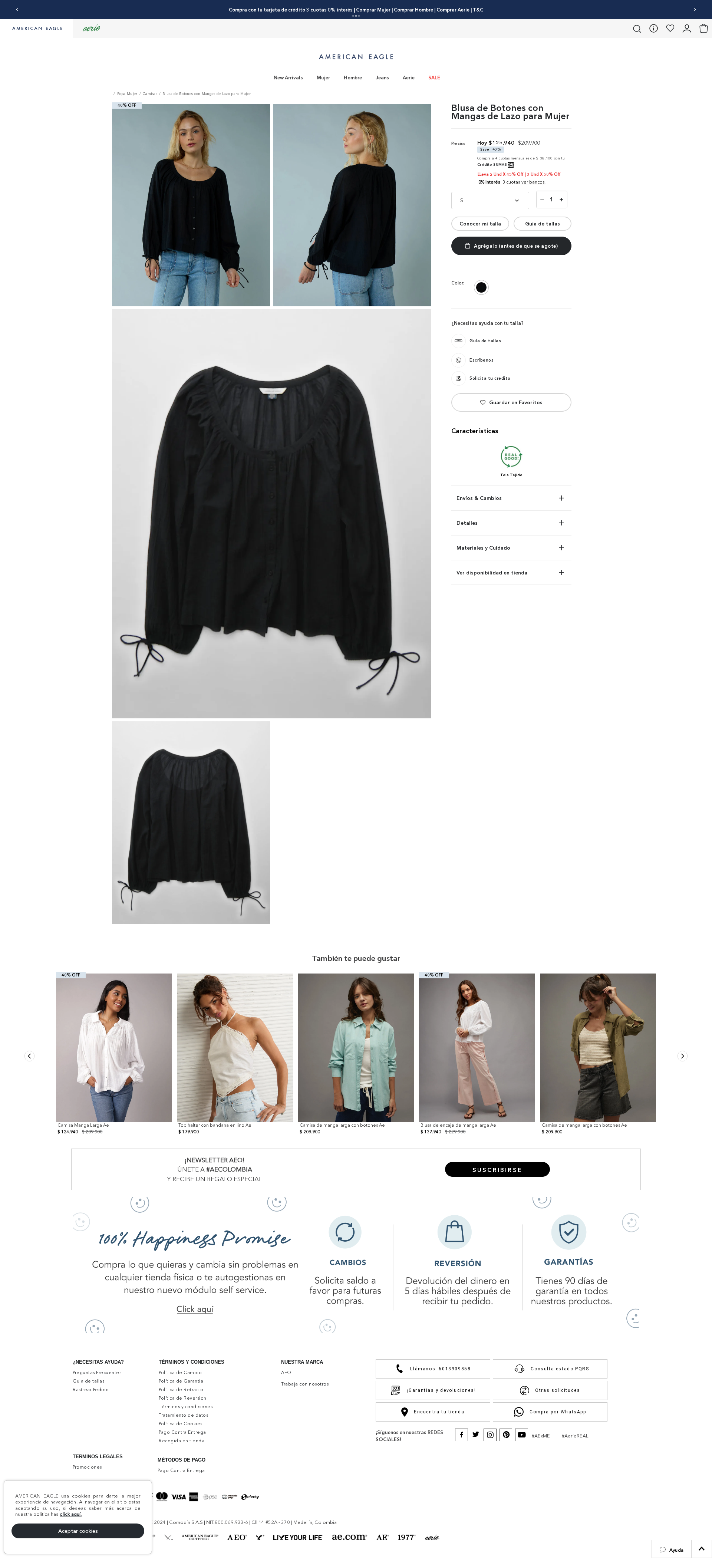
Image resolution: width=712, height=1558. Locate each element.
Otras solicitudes (557, 1390)
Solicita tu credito (490, 378)
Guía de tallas (542, 223)
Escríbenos (481, 360)
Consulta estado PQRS (560, 1368)
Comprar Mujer (373, 10)
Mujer (323, 77)
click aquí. (71, 1514)
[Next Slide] (695, 9)
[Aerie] (92, 28)
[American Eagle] (36, 29)
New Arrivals (288, 77)
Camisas (150, 93)
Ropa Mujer (127, 93)
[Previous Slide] (17, 9)
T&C (478, 10)
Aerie (409, 77)
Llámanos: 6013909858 (440, 1368)
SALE (434, 77)
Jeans (382, 77)
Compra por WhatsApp (558, 1411)
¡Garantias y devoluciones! (441, 1390)
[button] (672, 1549)
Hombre (353, 77)
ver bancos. (533, 182)
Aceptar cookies (78, 1531)
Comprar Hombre (413, 10)
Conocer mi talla (480, 223)
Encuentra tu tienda (439, 1411)
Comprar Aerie (452, 10)
